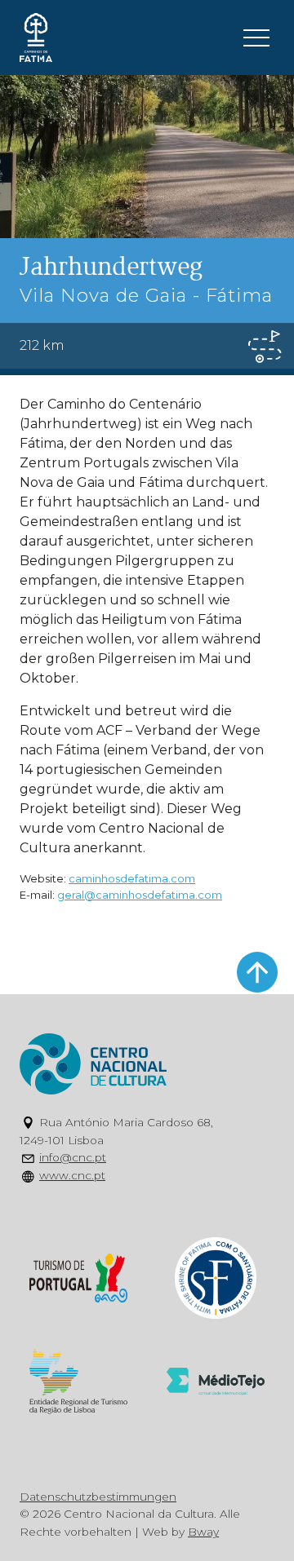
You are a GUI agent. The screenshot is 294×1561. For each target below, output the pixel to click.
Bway (203, 1531)
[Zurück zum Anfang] (257, 972)
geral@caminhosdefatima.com (139, 894)
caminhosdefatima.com (132, 878)
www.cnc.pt (72, 1175)
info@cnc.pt (72, 1157)
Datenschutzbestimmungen (98, 1496)
